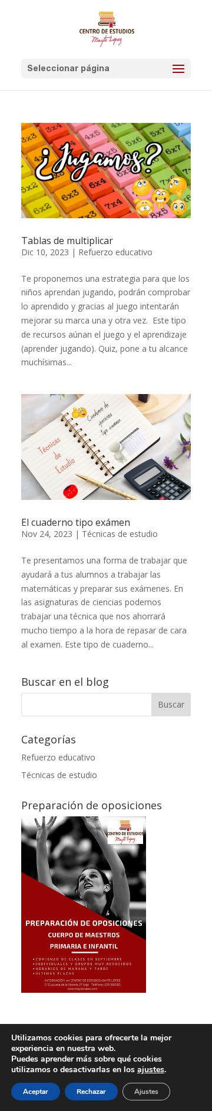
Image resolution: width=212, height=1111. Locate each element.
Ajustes (146, 1091)
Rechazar (91, 1091)
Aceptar (35, 1091)
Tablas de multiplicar (67, 240)
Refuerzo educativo (115, 252)
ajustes (150, 1070)
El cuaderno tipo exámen (75, 522)
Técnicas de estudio (120, 533)
